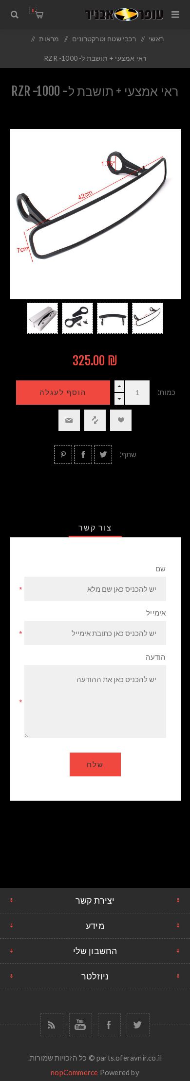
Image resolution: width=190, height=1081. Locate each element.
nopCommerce (74, 1072)
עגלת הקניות (33, 10)
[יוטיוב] (80, 1024)
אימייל (156, 613)
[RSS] (51, 1024)
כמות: (166, 392)
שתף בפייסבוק (83, 454)
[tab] (95, 527)
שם (160, 568)
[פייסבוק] (109, 1024)
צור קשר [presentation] (95, 527)
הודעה (156, 657)
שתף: (128, 454)
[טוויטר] (138, 1024)
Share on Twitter (103, 454)
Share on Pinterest (63, 454)
